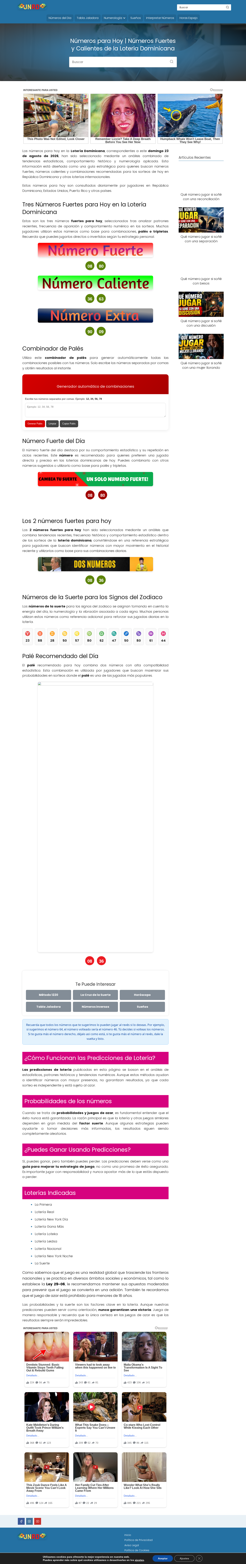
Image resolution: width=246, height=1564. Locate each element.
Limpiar (52, 423)
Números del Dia (60, 18)
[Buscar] (227, 7)
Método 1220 (48, 995)
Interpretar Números (160, 18)
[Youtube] (37, 1521)
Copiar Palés (69, 423)
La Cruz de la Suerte (95, 995)
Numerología (113, 18)
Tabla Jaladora (88, 18)
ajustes (139, 1560)
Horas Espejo (189, 18)
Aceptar (162, 1558)
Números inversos (95, 1007)
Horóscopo (142, 995)
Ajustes (184, 1558)
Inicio (127, 1535)
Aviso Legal (131, 1545)
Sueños (135, 18)
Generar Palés (35, 423)
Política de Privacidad (138, 1540)
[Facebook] (21, 1521)
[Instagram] (29, 1521)
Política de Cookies (136, 1550)
